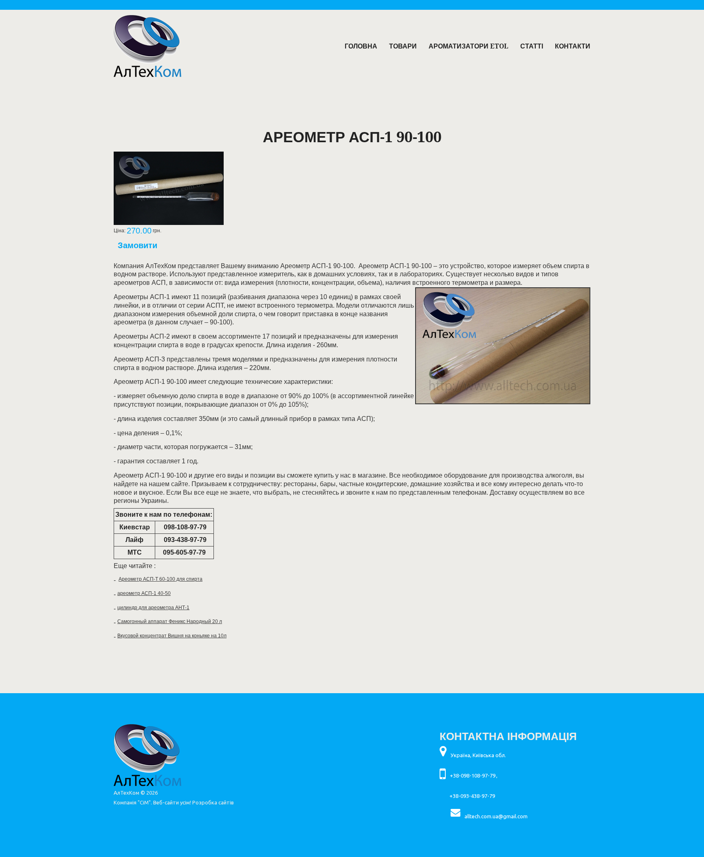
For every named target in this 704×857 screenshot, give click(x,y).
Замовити (137, 245)
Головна (361, 46)
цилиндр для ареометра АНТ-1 (153, 607)
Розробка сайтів (213, 802)
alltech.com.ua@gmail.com (496, 816)
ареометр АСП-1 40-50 (144, 593)
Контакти (572, 46)
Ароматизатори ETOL (468, 46)
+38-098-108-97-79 (472, 775)
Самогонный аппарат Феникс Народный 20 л (169, 621)
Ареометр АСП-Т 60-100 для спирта (160, 579)
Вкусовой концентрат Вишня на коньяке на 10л (172, 636)
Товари (403, 46)
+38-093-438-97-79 (472, 796)
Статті (531, 46)
